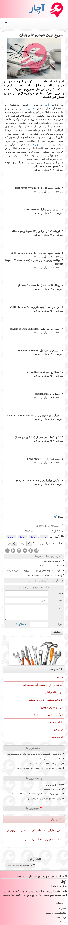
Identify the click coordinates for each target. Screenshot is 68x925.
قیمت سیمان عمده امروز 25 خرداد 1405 (46, 764)
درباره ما (62, 908)
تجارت (22, 830)
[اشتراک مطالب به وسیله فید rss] (7, 550)
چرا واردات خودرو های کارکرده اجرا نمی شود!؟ (43, 575)
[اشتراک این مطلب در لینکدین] (13, 550)
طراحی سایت (55, 722)
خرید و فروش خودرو (52, 707)
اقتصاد (42, 830)
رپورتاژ (11, 830)
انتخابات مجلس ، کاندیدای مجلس (45, 699)
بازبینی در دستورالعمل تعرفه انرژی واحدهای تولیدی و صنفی (38, 768)
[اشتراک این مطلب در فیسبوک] (30, 550)
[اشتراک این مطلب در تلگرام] (36, 550)
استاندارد (37, 839)
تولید (33, 536)
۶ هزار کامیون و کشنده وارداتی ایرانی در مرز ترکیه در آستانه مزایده (35, 754)
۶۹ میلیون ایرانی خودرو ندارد (50, 566)
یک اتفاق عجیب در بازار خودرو (50, 759)
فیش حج (58, 729)
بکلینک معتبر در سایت (56, 913)
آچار (47, 105)
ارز (59, 830)
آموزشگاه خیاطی (54, 692)
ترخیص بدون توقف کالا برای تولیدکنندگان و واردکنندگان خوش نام (34, 570)
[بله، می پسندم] (29, 543)
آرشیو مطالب (60, 917)
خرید (22, 536)
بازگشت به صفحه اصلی (19, 865)
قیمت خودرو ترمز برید (52, 561)
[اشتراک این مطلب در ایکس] (24, 550)
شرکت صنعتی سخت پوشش (48, 714)
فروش (30, 144)
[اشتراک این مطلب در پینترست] (19, 550)
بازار (37, 144)
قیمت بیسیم (57, 737)
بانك (58, 839)
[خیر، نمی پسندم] (14, 543)
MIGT (60, 677)
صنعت (45, 144)
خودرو (31, 108)
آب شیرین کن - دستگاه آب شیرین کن (43, 685)
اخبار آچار (33, 859)
